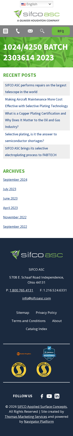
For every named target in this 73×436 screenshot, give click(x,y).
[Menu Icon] (5, 31)
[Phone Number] (17, 31)
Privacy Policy (46, 312)
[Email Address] (30, 31)
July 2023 (9, 189)
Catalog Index (36, 329)
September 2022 (15, 226)
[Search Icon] (42, 31)
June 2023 (10, 198)
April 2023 (10, 208)
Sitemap (22, 312)
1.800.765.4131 (21, 290)
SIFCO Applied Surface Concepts (42, 406)
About (57, 320)
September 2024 (15, 179)
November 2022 (14, 217)
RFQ (61, 31)
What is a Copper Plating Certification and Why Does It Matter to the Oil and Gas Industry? (35, 120)
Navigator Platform (39, 421)
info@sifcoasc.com (36, 298)
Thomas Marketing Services (26, 416)
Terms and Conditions (28, 320)
